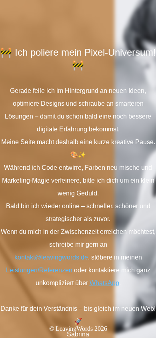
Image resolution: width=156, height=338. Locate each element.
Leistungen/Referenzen (39, 270)
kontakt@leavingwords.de (51, 257)
